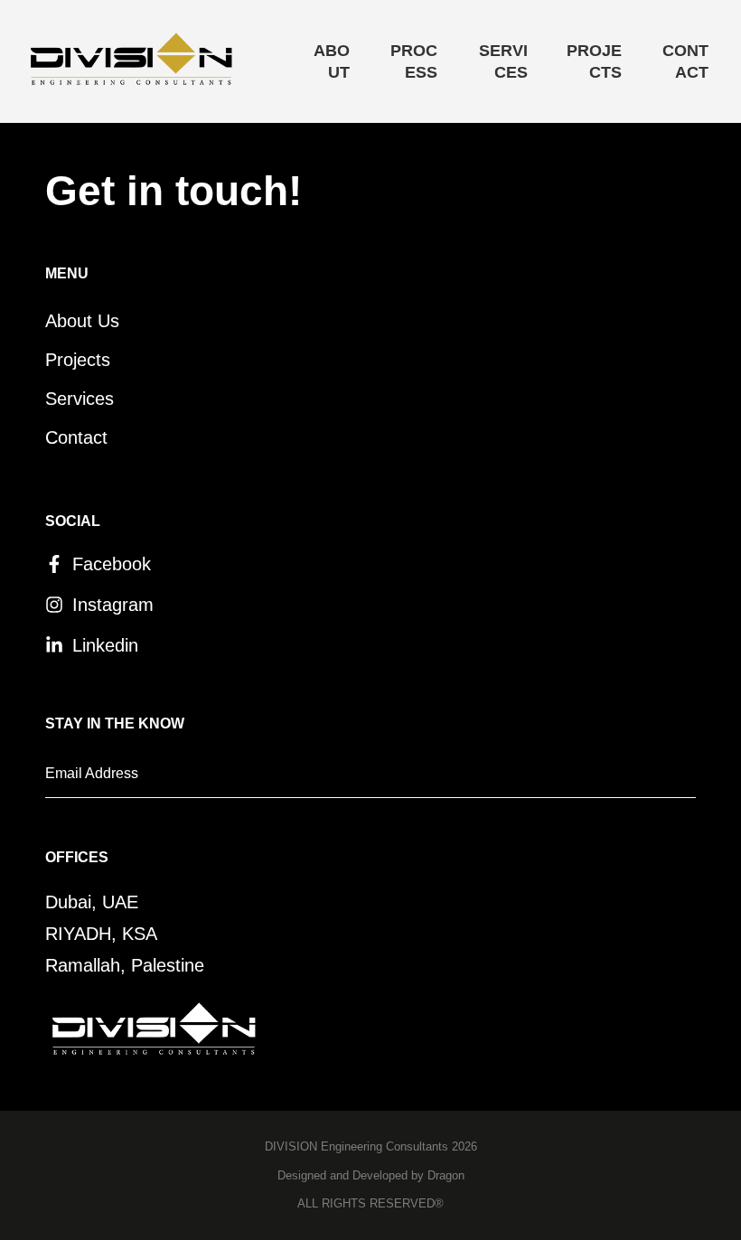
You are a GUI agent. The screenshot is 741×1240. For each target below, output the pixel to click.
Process (413, 61)
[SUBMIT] (631, 779)
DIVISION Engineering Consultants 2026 (371, 1146)
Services (503, 61)
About (332, 61)
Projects (594, 61)
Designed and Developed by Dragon (370, 1175)
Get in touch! (173, 190)
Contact (685, 61)
